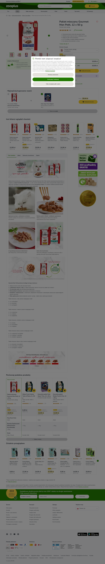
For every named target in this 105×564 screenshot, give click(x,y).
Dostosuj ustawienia (53, 74)
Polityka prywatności (50, 71)
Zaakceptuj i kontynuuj (53, 79)
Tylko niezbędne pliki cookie (53, 84)
